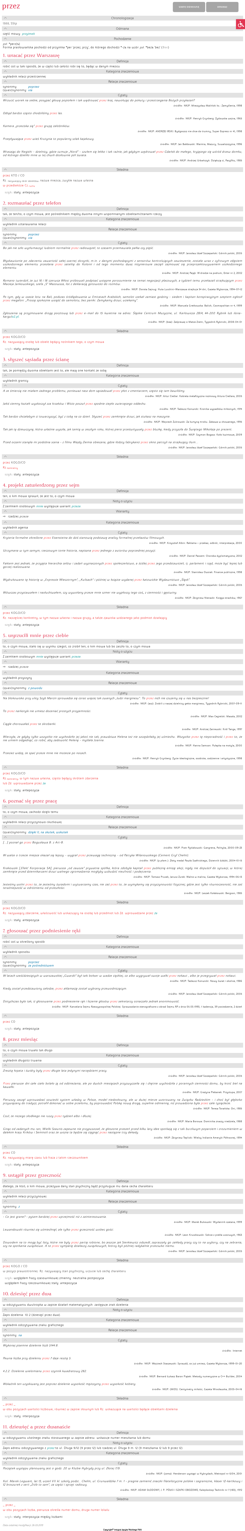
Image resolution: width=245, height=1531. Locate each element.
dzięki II (33, 832)
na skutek (47, 832)
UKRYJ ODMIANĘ (189, 7)
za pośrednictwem (41, 965)
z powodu (35, 688)
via (30, 90)
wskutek (62, 832)
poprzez (33, 86)
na (20, 1335)
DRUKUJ (222, 7)
